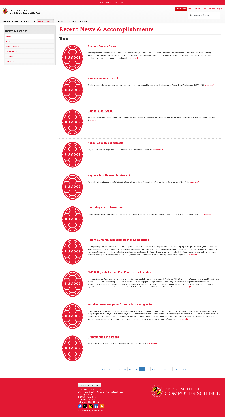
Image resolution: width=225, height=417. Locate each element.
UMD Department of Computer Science (21, 11)
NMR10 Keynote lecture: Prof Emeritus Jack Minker (119, 272)
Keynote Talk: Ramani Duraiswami (109, 175)
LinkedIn (96, 406)
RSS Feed (102, 406)
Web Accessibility (84, 410)
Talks (8, 41)
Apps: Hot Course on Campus (105, 143)
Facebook (80, 406)
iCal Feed (9, 56)
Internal (197, 8)
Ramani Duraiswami (100, 110)
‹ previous (106, 369)
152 (159, 369)
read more (132, 58)
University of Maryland (112, 2)
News (8, 36)
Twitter (85, 406)
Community (61, 21)
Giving (83, 21)
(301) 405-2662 (93, 402)
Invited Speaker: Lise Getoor (105, 207)
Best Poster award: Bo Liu (103, 78)
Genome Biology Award (102, 46)
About (190, 8)
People (7, 21)
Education (30, 21)
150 (147, 369)
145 (119, 369)
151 (153, 369)
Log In (219, 8)
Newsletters (11, 61)
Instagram (91, 406)
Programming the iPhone (103, 336)
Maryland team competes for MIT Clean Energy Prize (120, 304)
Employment (181, 8)
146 (124, 369)
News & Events (45, 21)
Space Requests (209, 8)
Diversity (73, 21)
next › (176, 369)
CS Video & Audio (12, 51)
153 (164, 369)
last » (183, 369)
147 (130, 369)
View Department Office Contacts (89, 385)
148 (136, 369)
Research (17, 21)
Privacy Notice (97, 410)
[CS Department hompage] (185, 390)
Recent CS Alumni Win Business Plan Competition (118, 240)
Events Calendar (12, 46)
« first (97, 369)
